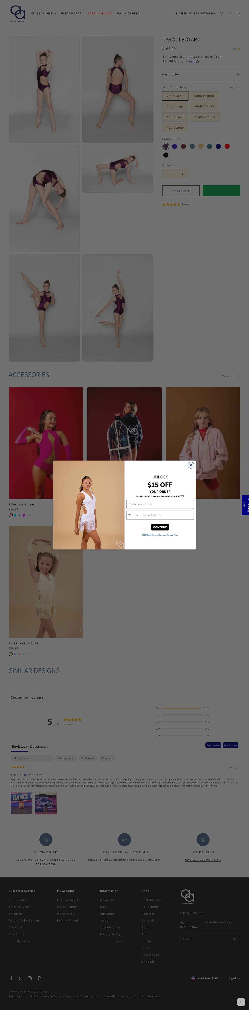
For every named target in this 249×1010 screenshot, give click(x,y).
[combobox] (133, 515)
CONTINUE (160, 527)
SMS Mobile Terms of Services (154, 535)
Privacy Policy (172, 535)
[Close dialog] (191, 465)
